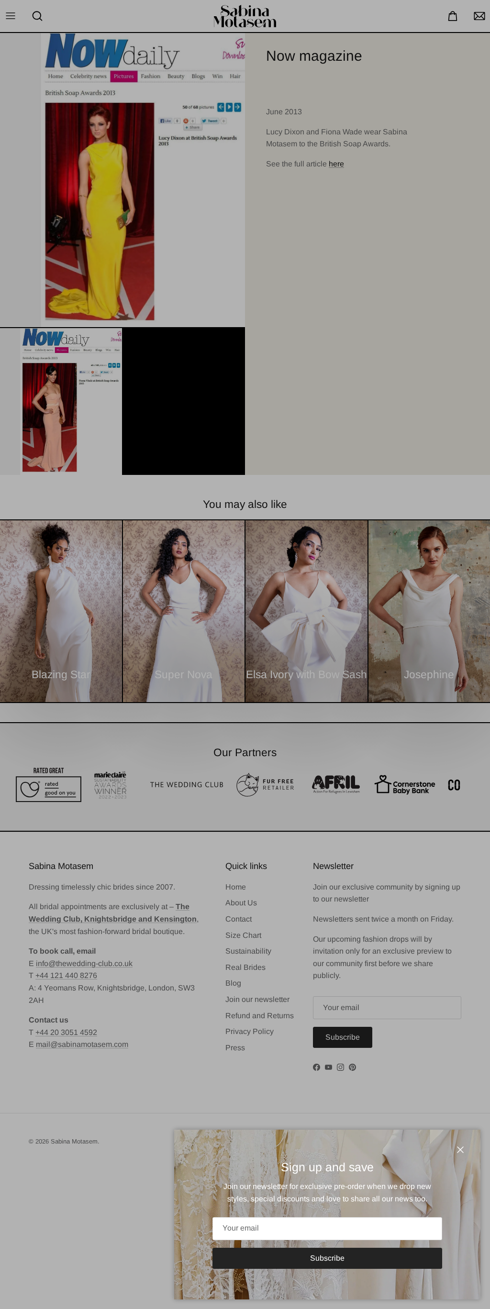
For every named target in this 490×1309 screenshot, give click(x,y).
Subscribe (327, 1258)
